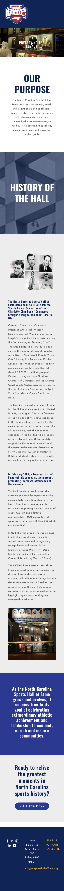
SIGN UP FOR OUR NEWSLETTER (52, 844)
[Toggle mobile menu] (57, 5)
